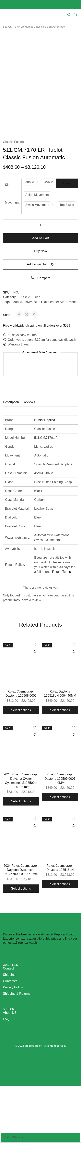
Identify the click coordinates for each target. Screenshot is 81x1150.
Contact (8, 968)
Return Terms (61, 571)
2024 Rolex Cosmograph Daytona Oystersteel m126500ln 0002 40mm (21, 870)
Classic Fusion (13, 142)
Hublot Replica (44, 420)
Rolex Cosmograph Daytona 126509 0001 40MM (59, 778)
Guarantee (10, 981)
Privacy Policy (13, 987)
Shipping (9, 974)
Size (8, 184)
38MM (17, 302)
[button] (30, 182)
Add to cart (40, 238)
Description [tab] (11, 402)
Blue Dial (40, 302)
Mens (72, 302)
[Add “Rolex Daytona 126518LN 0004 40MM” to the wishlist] (73, 645)
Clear (67, 183)
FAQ (6, 1019)
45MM (28, 302)
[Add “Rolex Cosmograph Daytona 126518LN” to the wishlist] (73, 819)
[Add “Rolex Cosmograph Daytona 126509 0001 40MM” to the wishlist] (73, 728)
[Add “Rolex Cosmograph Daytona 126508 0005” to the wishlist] (34, 645)
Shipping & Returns (16, 993)
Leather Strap (57, 302)
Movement (12, 202)
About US (10, 1012)
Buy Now (40, 251)
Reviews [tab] (29, 402)
